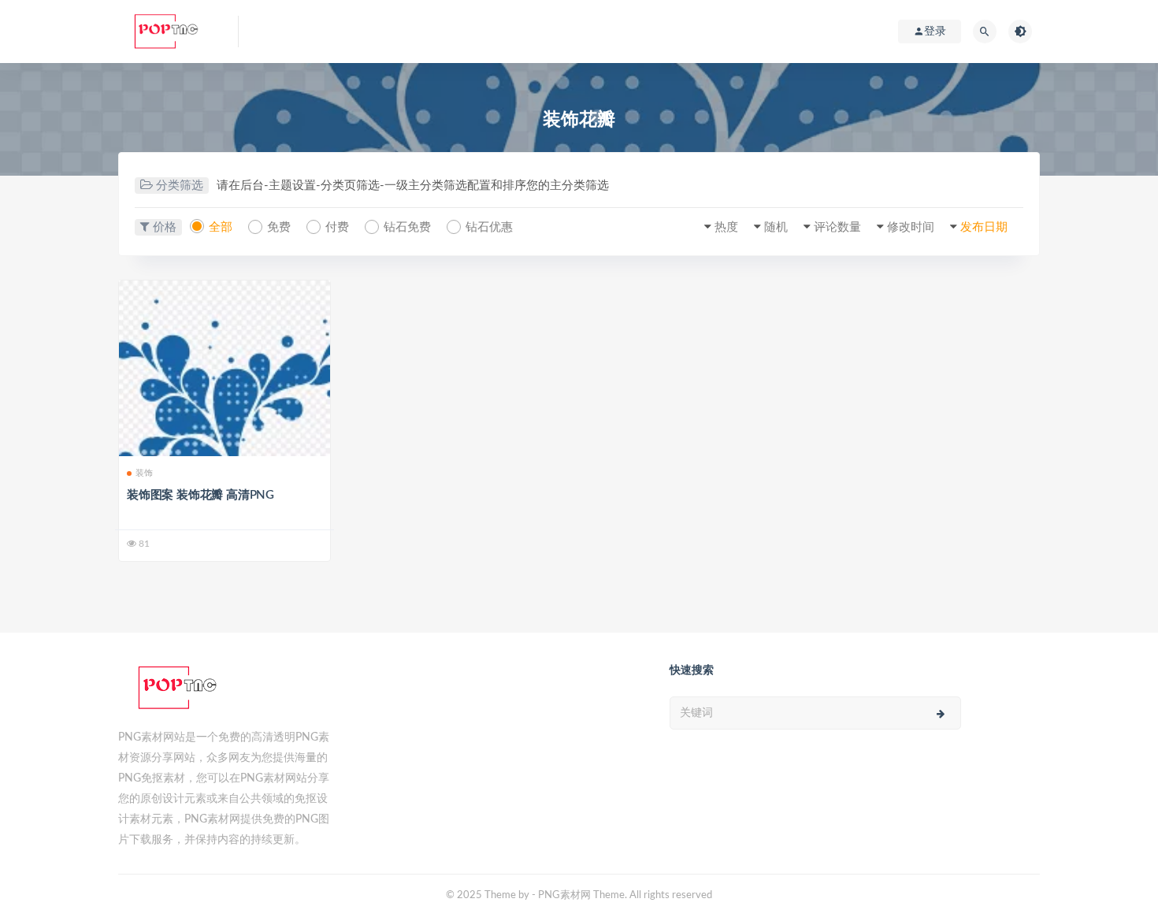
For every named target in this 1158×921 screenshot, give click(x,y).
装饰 (144, 473)
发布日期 (984, 227)
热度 (726, 227)
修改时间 (910, 227)
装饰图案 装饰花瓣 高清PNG (200, 495)
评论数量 (837, 227)
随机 (776, 227)
